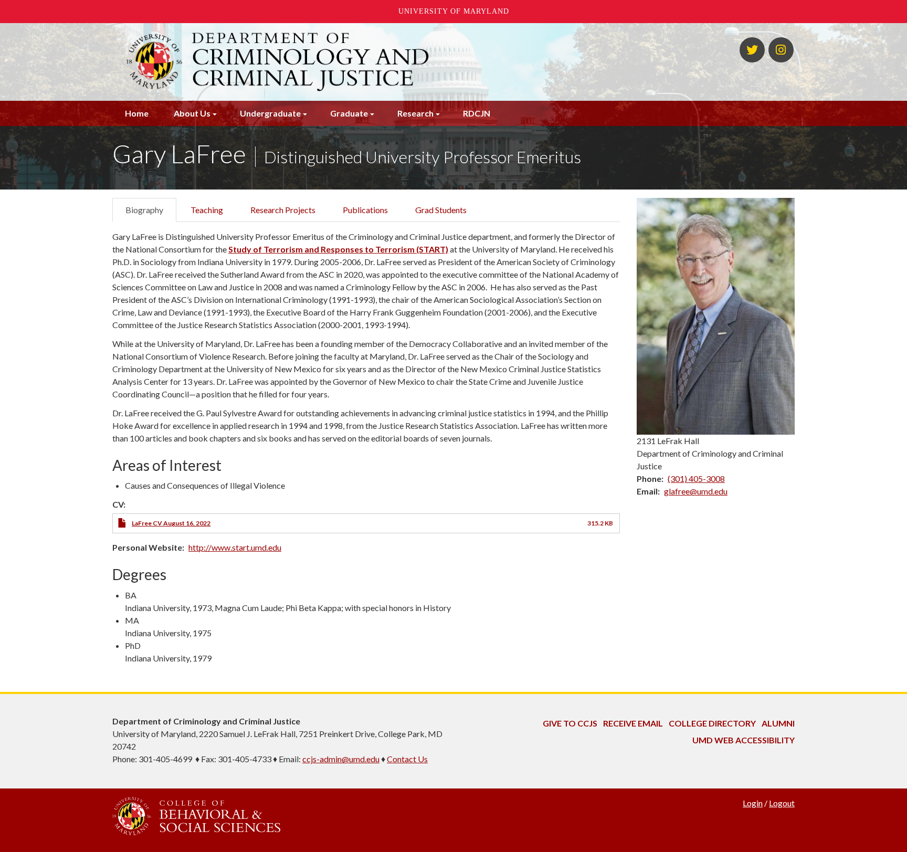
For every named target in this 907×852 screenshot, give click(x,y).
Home (137, 113)
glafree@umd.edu (695, 491)
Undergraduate (270, 113)
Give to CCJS (570, 723)
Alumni (778, 723)
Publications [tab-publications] (365, 210)
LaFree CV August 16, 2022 (171, 523)
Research (415, 113)
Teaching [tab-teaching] (207, 210)
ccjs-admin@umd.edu (340, 759)
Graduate (349, 113)
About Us (192, 113)
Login (753, 803)
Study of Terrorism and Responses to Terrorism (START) (338, 249)
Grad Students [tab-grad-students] (441, 210)
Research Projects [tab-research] (282, 210)
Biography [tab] (144, 210)
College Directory (712, 723)
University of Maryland (453, 11)
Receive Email (633, 723)
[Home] (337, 61)
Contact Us (407, 759)
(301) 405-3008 (696, 478)
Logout (782, 803)
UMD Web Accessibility (743, 740)
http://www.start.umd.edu (234, 547)
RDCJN (476, 113)
